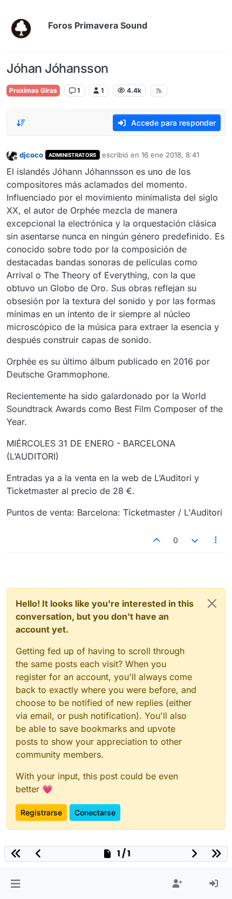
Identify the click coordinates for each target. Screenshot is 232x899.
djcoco (31, 154)
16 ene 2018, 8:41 (170, 154)
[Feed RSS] (159, 91)
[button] (15, 884)
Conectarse (94, 812)
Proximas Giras (33, 90)
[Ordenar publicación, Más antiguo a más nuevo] (21, 122)
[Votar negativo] (194, 540)
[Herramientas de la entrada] (216, 540)
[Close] (212, 603)
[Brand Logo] (25, 26)
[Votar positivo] (157, 540)
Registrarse (41, 812)
